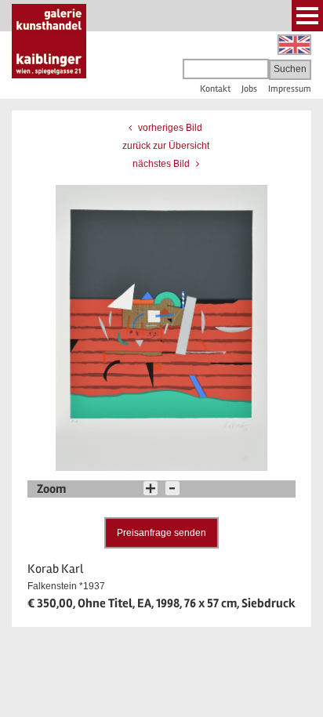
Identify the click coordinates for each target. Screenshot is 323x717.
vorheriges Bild (169, 127)
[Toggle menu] (307, 15)
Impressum (289, 89)
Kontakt (215, 89)
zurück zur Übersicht (165, 145)
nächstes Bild (162, 163)
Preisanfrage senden (161, 532)
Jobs (249, 89)
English (294, 44)
